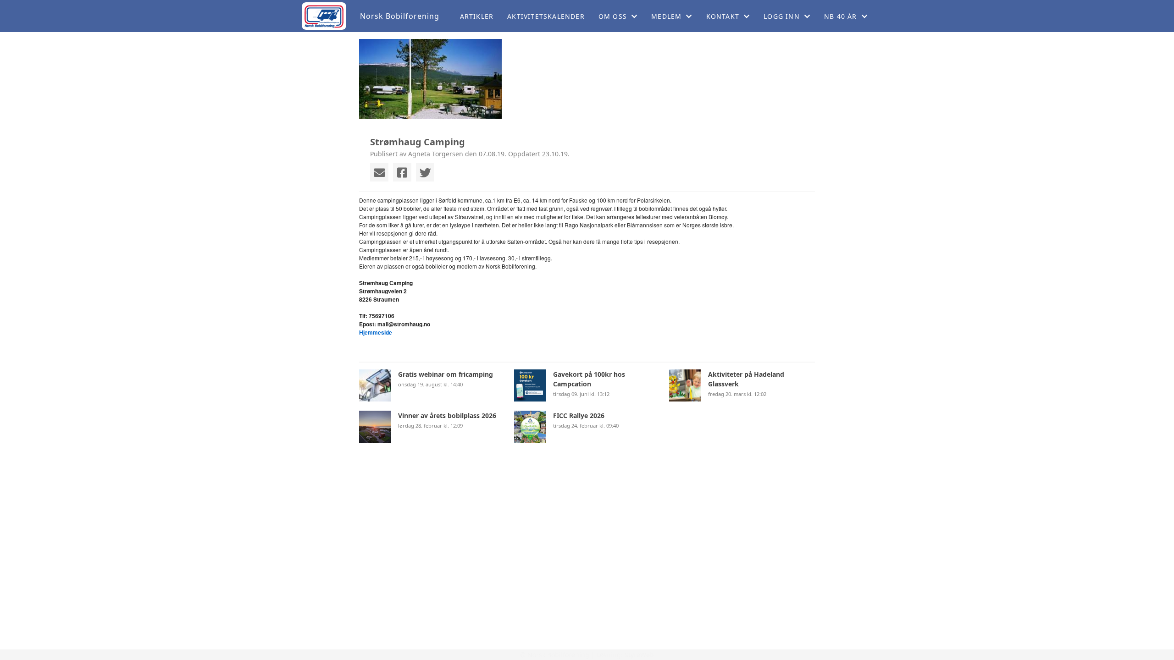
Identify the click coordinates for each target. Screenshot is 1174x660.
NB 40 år (840, 16)
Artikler (477, 16)
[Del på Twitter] (425, 172)
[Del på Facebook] (402, 172)
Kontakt (722, 16)
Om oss (612, 16)
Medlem (666, 16)
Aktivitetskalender (546, 16)
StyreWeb (639, 654)
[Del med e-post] (379, 172)
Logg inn (782, 16)
